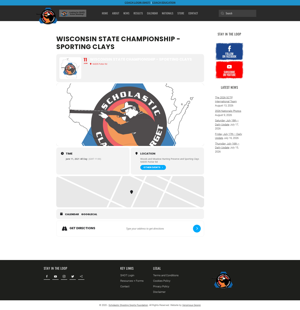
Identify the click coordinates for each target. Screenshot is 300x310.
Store (181, 13)
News (126, 13)
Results (138, 13)
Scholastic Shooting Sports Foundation (128, 305)
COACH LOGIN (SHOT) (137, 2)
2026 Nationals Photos (228, 110)
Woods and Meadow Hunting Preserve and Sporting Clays (169, 158)
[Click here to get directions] (197, 228)
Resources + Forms (132, 280)
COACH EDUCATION (163, 2)
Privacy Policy (161, 286)
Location (147, 153)
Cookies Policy (161, 280)
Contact (193, 13)
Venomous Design (191, 305)
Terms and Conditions (166, 275)
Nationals (167, 13)
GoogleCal (89, 214)
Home (105, 13)
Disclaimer (159, 291)
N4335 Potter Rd (149, 161)
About (115, 13)
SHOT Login (127, 275)
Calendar (152, 13)
